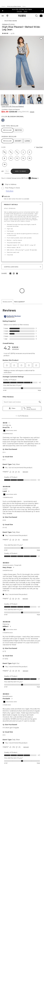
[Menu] (2, 15)
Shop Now (19, 11)
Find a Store (9, 191)
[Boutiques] (7, 15)
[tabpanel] (22, 523)
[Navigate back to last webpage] (3, 21)
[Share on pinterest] (17, 273)
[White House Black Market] (22, 16)
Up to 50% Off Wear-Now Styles (22, 9)
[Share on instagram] (14, 273)
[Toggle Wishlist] (41, 39)
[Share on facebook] (10, 273)
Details (32, 112)
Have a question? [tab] (19, 288)
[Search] (36, 15)
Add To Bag (20, 171)
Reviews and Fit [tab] (7, 288)
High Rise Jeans (11, 21)
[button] (41, 15)
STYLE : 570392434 (9, 208)
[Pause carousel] (42, 10)
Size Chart (39, 147)
